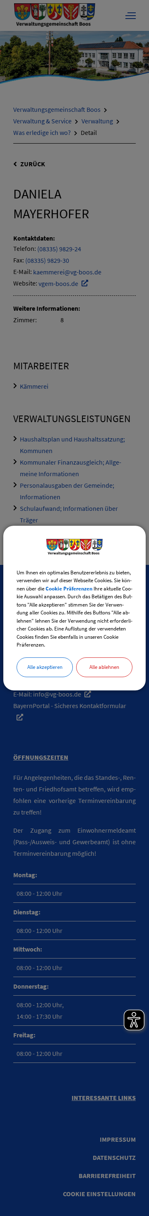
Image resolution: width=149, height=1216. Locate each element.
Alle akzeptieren (44, 667)
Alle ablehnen (104, 667)
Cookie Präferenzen (69, 588)
